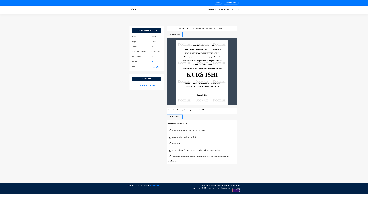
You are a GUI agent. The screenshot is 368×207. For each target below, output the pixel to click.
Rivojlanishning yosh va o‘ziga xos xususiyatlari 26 (188, 130)
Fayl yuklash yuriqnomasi (225, 188)
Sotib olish (176, 34)
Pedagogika (155, 67)
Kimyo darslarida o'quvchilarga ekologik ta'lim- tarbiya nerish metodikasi (196, 150)
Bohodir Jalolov (147, 85)
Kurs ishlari (155, 61)
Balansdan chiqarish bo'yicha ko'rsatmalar (215, 185)
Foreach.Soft (154, 185)
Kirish (218, 3)
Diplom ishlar (224, 10)
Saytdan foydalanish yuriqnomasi (204, 188)
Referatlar (212, 10)
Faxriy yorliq (176, 144)
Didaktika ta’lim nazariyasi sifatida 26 (184, 137)
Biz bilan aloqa (235, 185)
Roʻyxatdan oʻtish (231, 3)
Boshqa (234, 10)
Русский (237, 188)
